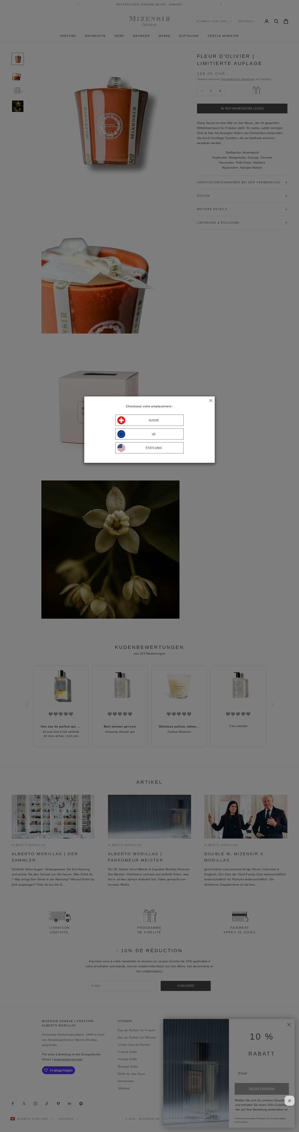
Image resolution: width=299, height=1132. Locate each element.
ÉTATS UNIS (154, 448)
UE (154, 434)
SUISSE (154, 420)
